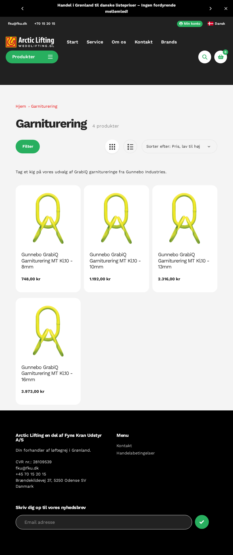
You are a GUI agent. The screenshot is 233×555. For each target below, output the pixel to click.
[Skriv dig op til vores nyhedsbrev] (202, 522)
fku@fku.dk (17, 24)
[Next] (210, 8)
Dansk (220, 24)
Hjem (21, 106)
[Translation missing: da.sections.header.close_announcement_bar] (226, 8)
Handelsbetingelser (135, 453)
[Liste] (130, 146)
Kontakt (124, 445)
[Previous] (23, 8)
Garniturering (44, 106)
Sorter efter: (158, 146)
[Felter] (112, 146)
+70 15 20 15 (44, 24)
